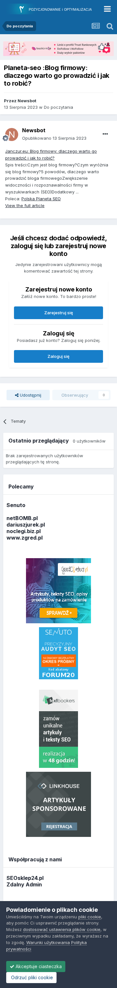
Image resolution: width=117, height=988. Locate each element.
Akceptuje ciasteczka (38, 966)
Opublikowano (54, 138)
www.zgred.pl (24, 537)
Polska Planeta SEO (41, 198)
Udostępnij (30, 395)
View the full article (25, 205)
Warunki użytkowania (48, 942)
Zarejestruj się (58, 312)
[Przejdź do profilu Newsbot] (11, 134)
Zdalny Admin (24, 884)
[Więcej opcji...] (105, 134)
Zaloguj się (58, 356)
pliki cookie (89, 916)
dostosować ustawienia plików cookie (61, 929)
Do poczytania (58, 107)
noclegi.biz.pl (23, 531)
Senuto (15, 505)
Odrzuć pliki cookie (31, 977)
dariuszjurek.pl (25, 524)
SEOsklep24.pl (25, 878)
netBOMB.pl (22, 518)
